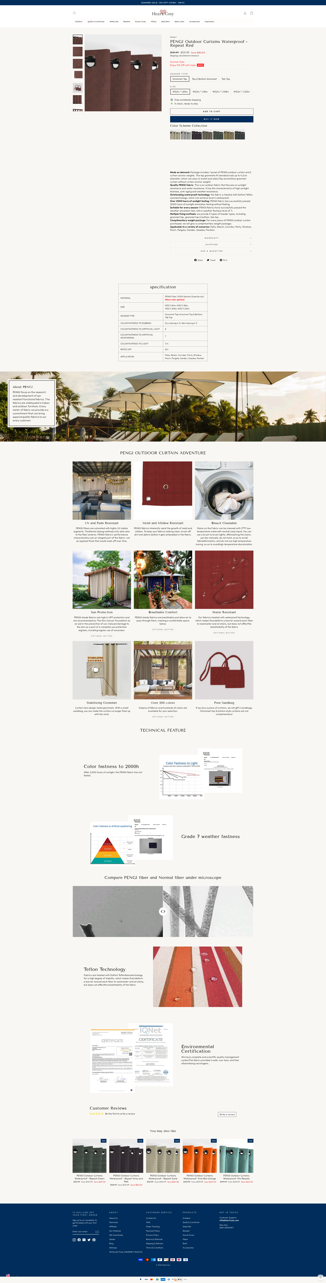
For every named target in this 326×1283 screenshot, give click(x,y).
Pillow (185, 1239)
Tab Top (226, 78)
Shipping (174, 55)
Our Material (115, 1231)
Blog (111, 1243)
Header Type (179, 74)
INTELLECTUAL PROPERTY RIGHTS (125, 1252)
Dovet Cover (188, 1235)
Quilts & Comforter (191, 1222)
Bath (185, 1243)
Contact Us (151, 1218)
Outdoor (187, 1218)
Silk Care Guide (116, 1235)
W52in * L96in (200, 91)
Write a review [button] (227, 1114)
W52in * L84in (180, 91)
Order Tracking (153, 1226)
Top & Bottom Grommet (204, 78)
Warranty (212, 238)
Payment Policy (153, 1231)
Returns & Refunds (154, 1239)
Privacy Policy (152, 1235)
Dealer (112, 1239)
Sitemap (113, 1247)
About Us (113, 1218)
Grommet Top (180, 78)
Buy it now (212, 119)
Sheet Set (187, 1226)
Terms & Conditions (154, 1247)
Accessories (188, 1247)
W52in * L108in (221, 91)
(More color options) (175, 299)
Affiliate (113, 1226)
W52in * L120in (242, 91)
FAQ (148, 1222)
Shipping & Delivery (154, 1243)
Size (173, 86)
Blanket (186, 1231)
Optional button (101, 636)
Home (173, 37)
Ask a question (212, 251)
